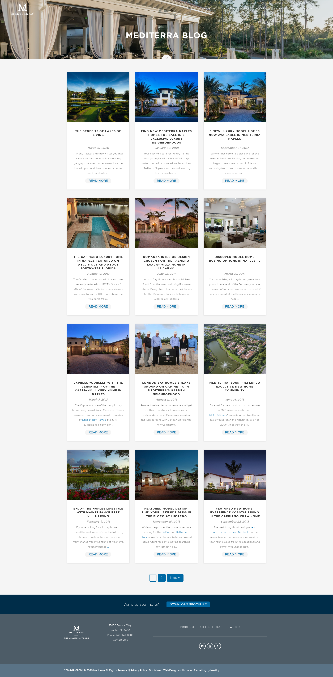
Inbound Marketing (194, 670)
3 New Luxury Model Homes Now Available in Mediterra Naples (235, 135)
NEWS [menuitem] (294, 8)
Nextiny (215, 670)
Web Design (170, 670)
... (108, 547)
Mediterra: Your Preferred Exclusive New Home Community (234, 386)
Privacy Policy (139, 670)
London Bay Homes (94, 420)
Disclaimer (155, 670)
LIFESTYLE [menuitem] (208, 8)
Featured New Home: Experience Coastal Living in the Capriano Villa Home (235, 512)
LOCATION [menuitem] (227, 8)
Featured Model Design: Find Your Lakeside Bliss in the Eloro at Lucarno (166, 512)
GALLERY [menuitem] (278, 8)
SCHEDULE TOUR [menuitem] (210, 627)
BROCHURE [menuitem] (187, 627)
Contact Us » (120, 640)
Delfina (166, 532)
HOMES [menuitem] (244, 8)
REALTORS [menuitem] (233, 627)
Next (173, 577)
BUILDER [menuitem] (261, 8)
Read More (98, 180)
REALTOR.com (218, 415)
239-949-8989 (124, 635)
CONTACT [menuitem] (310, 8)
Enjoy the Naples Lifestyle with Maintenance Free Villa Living (98, 512)
